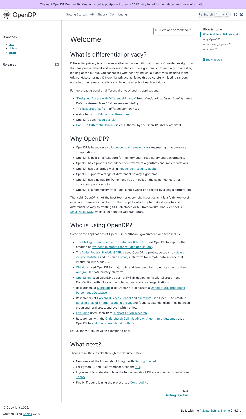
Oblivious (82, 267)
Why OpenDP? (211, 39)
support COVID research (130, 313)
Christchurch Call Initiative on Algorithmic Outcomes (141, 318)
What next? (210, 49)
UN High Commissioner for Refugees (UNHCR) (114, 242)
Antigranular (84, 272)
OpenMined (83, 277)
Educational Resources (113, 114)
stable (13, 52)
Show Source (213, 59)
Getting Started (76, 14)
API (92, 14)
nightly (13, 48)
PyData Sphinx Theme (215, 410)
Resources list (91, 108)
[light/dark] (235, 14)
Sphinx (27, 414)
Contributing (118, 14)
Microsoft (103, 287)
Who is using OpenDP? (217, 44)
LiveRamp (82, 313)
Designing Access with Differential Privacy (106, 98)
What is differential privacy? (220, 34)
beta (11, 44)
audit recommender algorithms (113, 323)
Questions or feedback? (174, 30)
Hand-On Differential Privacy (95, 125)
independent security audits (137, 168)
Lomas (122, 257)
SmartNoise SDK (81, 211)
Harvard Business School (114, 298)
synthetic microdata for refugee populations (122, 247)
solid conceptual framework (126, 147)
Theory (102, 14)
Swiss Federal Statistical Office (103, 252)
